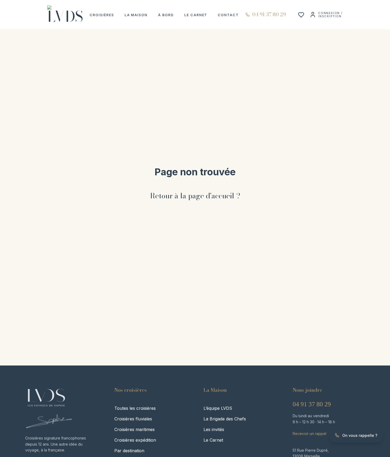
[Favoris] (301, 16)
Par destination (129, 450)
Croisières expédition (135, 440)
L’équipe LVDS (217, 408)
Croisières (102, 15)
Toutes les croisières (135, 408)
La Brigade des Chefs (224, 418)
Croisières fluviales (133, 418)
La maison (136, 15)
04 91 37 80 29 (312, 404)
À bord (166, 15)
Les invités (213, 429)
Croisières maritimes (134, 429)
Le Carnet (195, 15)
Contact (228, 15)
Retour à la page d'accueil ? (195, 195)
